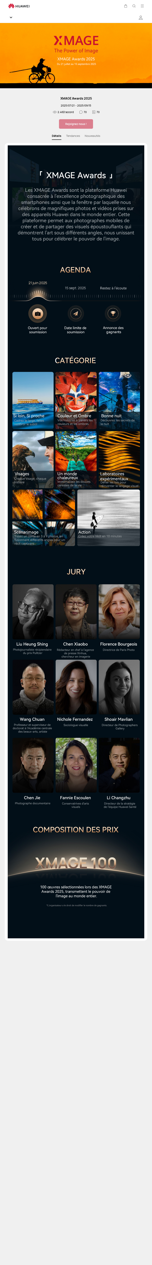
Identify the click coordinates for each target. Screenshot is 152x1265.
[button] (125, 6)
